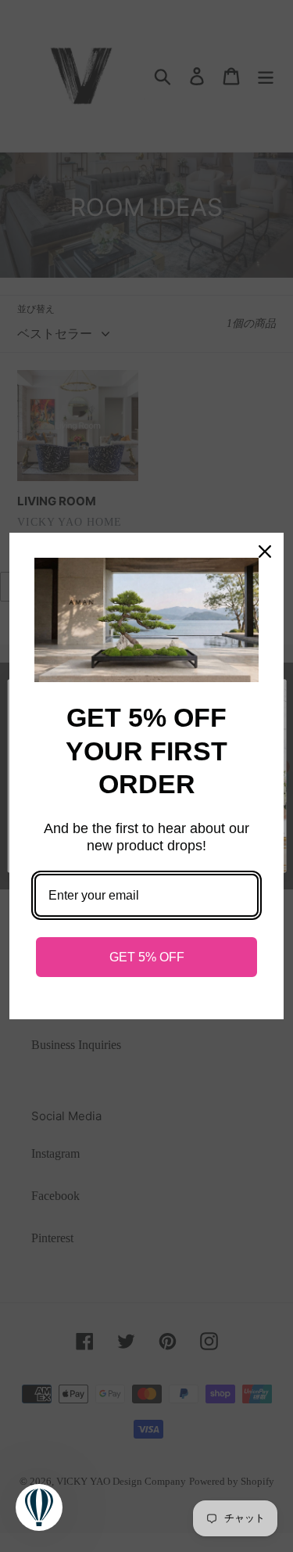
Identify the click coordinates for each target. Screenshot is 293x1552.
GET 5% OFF (146, 957)
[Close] (265, 551)
